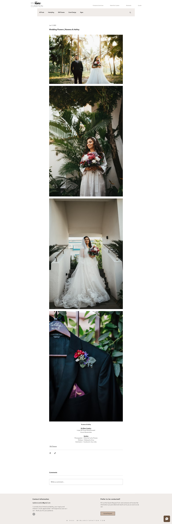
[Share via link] (55, 453)
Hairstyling (51, 12)
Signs (81, 12)
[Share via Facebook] (50, 453)
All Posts (41, 12)
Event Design (72, 12)
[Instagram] (34, 514)
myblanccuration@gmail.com (41, 503)
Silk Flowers (61, 12)
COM (102, 520)
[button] (130, 12)
